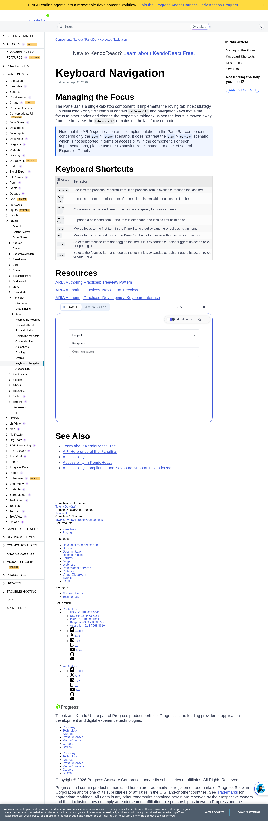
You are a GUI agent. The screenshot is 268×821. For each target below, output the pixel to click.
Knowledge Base (21, 553)
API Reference (19, 608)
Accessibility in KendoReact (87, 462)
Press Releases (73, 737)
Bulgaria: (87, 622)
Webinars (69, 564)
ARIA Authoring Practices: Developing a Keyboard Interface (107, 297)
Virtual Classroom (74, 574)
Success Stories (73, 593)
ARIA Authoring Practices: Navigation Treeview (96, 290)
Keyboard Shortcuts (94, 169)
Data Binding (23, 308)
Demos (67, 548)
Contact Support (242, 89)
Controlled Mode (25, 325)
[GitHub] (72, 655)
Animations (22, 346)
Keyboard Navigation (27, 363)
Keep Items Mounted (27, 319)
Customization (24, 341)
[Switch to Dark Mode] (200, 319)
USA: (85, 612)
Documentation (72, 551)
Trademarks (227, 792)
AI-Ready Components (88, 519)
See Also (72, 436)
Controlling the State (27, 335)
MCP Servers (64, 519)
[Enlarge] (204, 307)
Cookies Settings (249, 812)
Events (19, 357)
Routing (20, 352)
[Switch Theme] (261, 27)
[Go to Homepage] (47, 20)
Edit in (173, 307)
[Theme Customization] (206, 319)
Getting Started (21, 231)
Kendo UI (61, 513)
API (15, 412)
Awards (68, 733)
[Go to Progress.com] (67, 708)
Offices (67, 747)
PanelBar (91, 39)
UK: (84, 615)
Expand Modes (24, 330)
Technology (70, 730)
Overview (18, 226)
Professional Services (77, 567)
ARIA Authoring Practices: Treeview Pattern (93, 282)
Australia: (87, 625)
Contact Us (70, 609)
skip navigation (36, 20)
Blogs (66, 561)
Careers (68, 743)
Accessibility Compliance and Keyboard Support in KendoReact (118, 468)
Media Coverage (73, 740)
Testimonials (71, 596)
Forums (68, 558)
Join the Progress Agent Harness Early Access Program (189, 5)
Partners (68, 571)
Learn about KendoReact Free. (159, 53)
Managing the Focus (94, 97)
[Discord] (72, 659)
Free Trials (70, 529)
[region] (134, 812)
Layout (78, 39)
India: (85, 619)
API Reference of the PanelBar (90, 451)
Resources (76, 273)
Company (69, 727)
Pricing (67, 532)
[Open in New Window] (192, 307)
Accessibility (22, 368)
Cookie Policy (31, 815)
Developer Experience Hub (80, 544)
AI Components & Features (20, 55)
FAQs (11, 599)
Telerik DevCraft (65, 506)
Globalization (20, 407)
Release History (73, 554)
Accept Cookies (214, 812)
